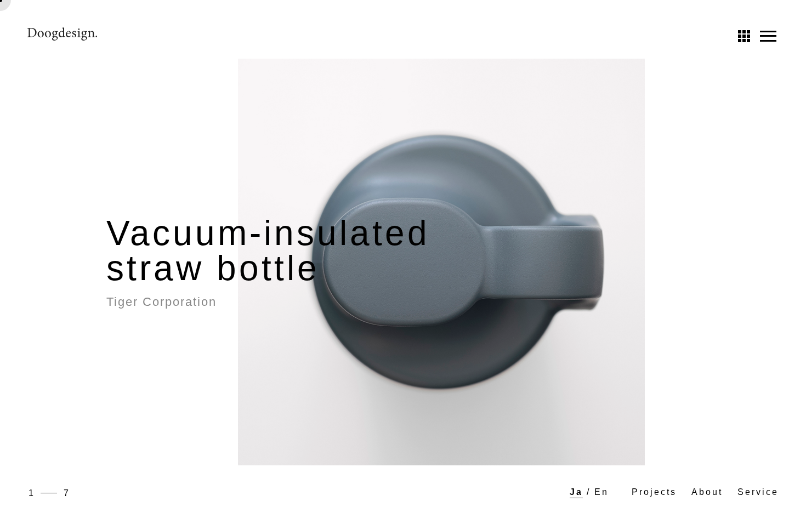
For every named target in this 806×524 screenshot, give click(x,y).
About (707, 492)
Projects (654, 492)
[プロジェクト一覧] (744, 36)
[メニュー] (768, 36)
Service (758, 492)
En (601, 492)
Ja (576, 492)
